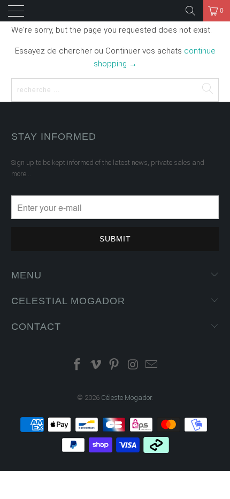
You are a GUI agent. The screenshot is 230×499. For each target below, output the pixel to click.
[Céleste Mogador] (118, 11)
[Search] (190, 10)
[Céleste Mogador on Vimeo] (96, 365)
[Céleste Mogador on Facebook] (78, 365)
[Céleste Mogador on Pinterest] (114, 365)
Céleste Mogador (126, 398)
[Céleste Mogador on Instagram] (133, 365)
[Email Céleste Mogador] (152, 365)
